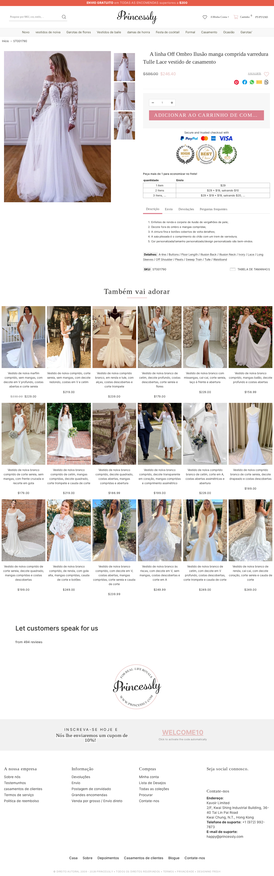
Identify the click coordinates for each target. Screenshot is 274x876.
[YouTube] (244, 781)
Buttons (174, 254)
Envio (169, 209)
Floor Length (189, 254)
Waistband (220, 259)
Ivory (241, 254)
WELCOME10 (182, 732)
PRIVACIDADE (185, 871)
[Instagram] (222, 781)
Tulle (208, 259)
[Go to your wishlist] (204, 15)
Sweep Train (194, 259)
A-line (162, 254)
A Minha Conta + (219, 16)
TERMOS (168, 871)
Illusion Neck (227, 254)
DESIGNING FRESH (209, 871)
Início (5, 41)
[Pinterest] (233, 781)
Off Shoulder (164, 259)
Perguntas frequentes (213, 209)
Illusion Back (208, 254)
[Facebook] (211, 781)
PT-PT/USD (261, 17)
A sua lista (254, 73)
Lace (251, 254)
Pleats (179, 259)
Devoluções (186, 209)
